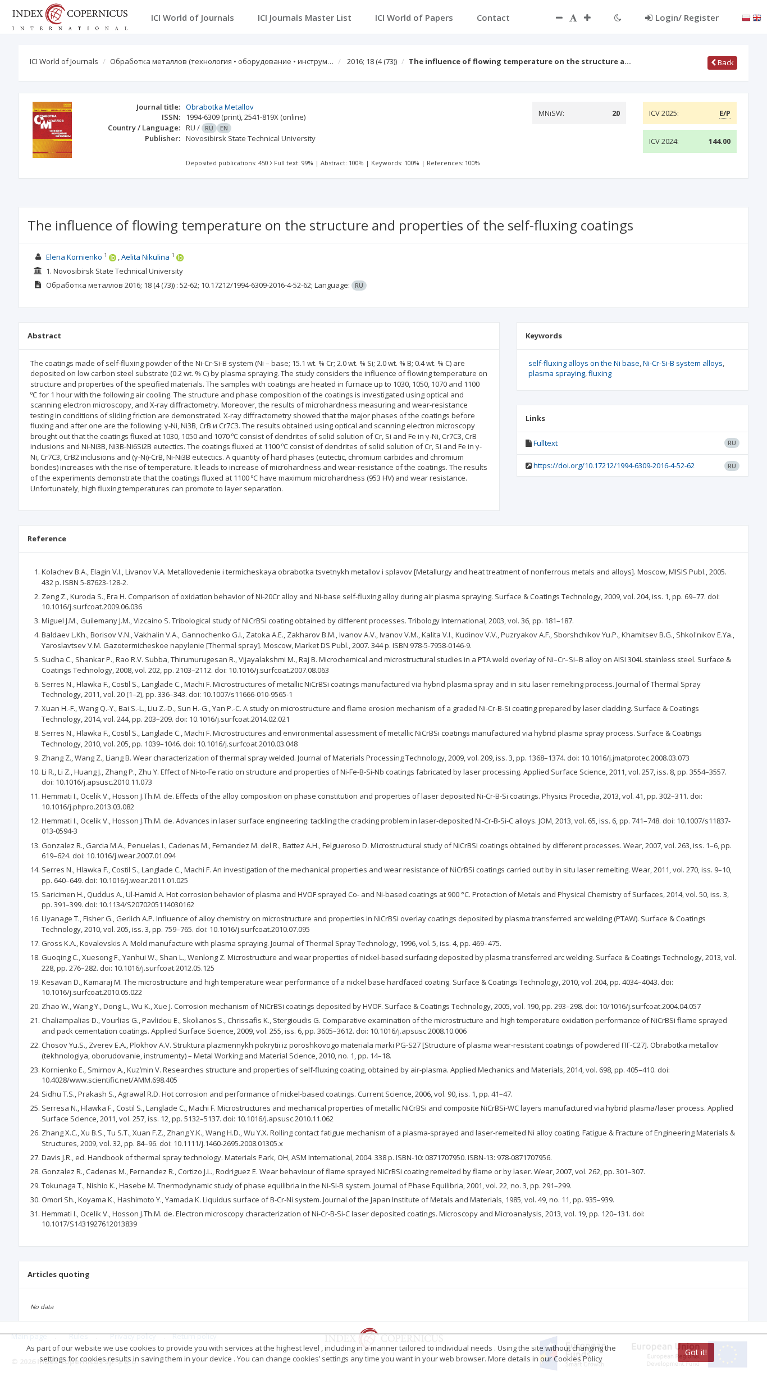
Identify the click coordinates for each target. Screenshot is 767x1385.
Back (725, 62)
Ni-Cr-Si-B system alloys (683, 363)
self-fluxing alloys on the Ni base (584, 363)
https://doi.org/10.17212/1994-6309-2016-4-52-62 (614, 465)
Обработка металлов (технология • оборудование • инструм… (222, 61)
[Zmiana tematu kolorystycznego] (617, 17)
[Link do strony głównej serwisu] (69, 16)
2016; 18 (372, 61)
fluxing (599, 373)
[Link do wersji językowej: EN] (756, 17)
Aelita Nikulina (145, 257)
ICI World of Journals (64, 61)
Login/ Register (687, 17)
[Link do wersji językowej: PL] (746, 17)
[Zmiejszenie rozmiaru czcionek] (553, 17)
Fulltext (545, 443)
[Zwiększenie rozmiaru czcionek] (592, 17)
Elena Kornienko (74, 257)
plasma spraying (556, 373)
